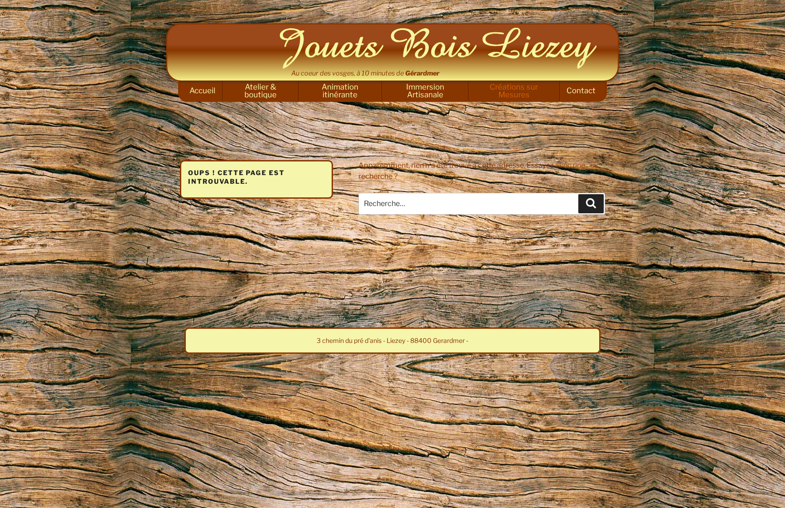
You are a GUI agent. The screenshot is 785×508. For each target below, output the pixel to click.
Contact (581, 90)
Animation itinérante (340, 90)
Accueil (202, 90)
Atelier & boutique (260, 90)
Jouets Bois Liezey (438, 48)
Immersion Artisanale (425, 90)
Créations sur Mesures (514, 90)
